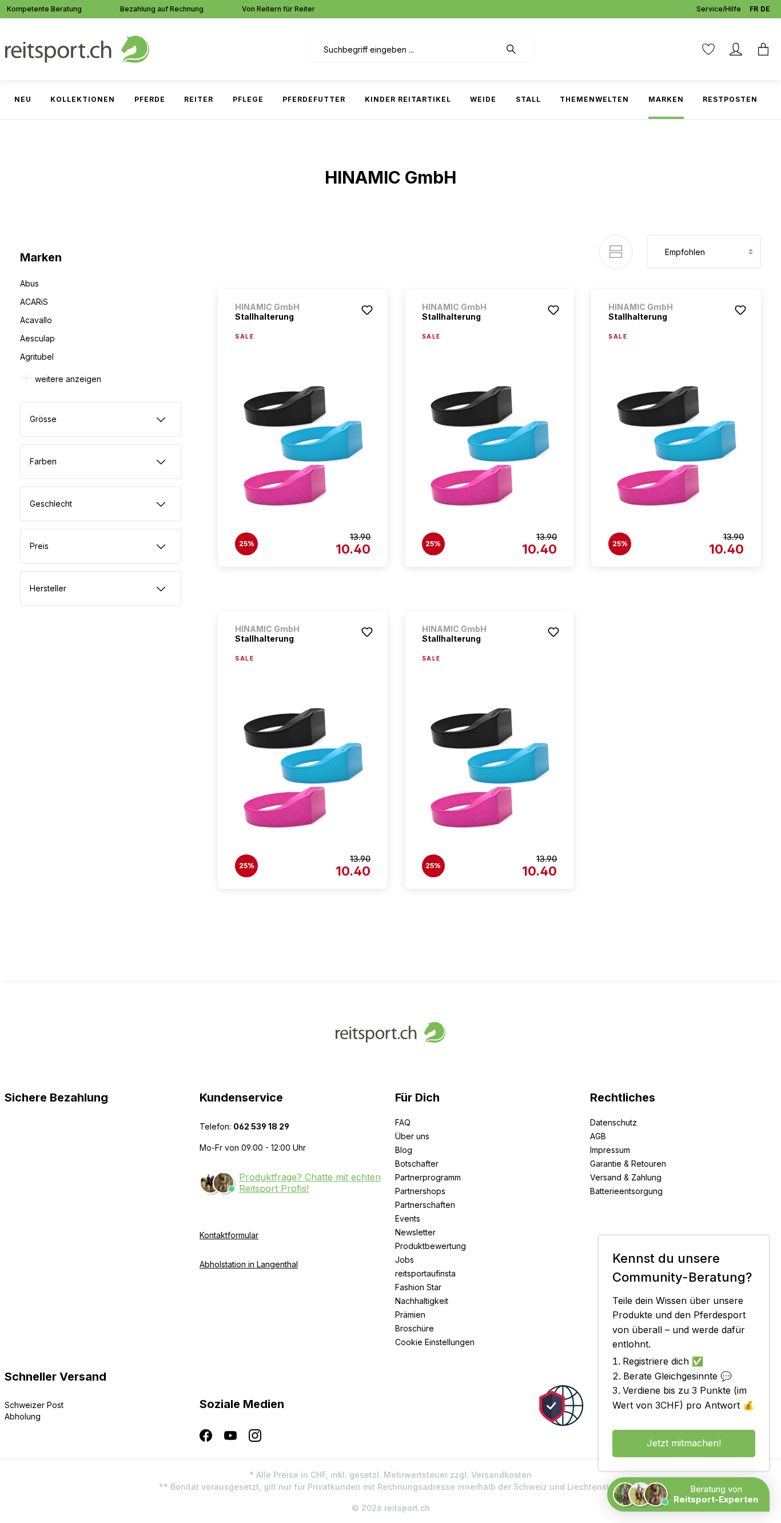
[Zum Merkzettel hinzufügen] (367, 310)
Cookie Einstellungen (435, 1342)
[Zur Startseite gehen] (77, 48)
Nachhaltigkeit (421, 1301)
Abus (29, 283)
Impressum (610, 1150)
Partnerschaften (425, 1205)
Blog (403, 1150)
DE (765, 9)
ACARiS (34, 302)
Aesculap (37, 338)
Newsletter (415, 1232)
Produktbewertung (430, 1246)
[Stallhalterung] (302, 446)
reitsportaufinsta (425, 1273)
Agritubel (37, 356)
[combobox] (402, 49)
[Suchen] (517, 49)
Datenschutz (613, 1122)
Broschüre (414, 1328)
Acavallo (36, 320)
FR (754, 9)
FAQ (403, 1122)
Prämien (410, 1314)
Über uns (412, 1136)
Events (407, 1218)
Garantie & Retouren (628, 1163)
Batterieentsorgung (626, 1191)
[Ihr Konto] (736, 49)
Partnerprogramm (428, 1177)
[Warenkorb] (763, 49)
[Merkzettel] (708, 49)
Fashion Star (418, 1287)
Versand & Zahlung (626, 1177)
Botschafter (417, 1163)
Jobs (404, 1259)
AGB (598, 1136)
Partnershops (420, 1191)
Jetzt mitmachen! (684, 1443)
